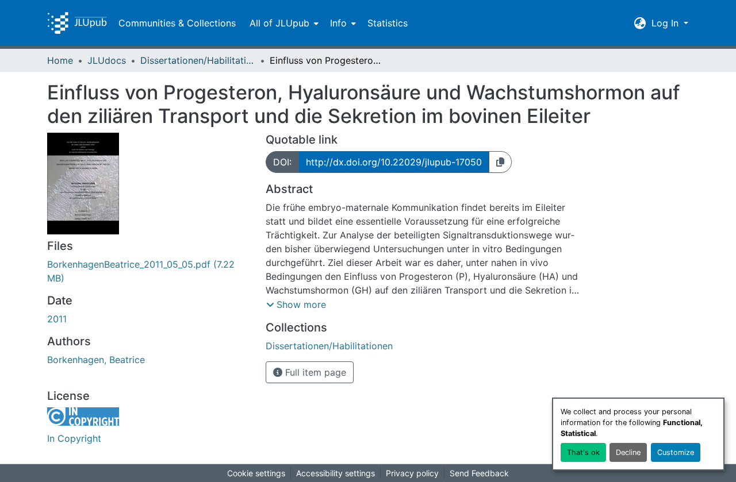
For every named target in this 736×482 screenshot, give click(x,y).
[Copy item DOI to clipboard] (500, 162)
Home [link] (60, 60)
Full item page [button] (314, 372)
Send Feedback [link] (479, 473)
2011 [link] (57, 319)
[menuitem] (283, 23)
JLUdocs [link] (106, 60)
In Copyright (74, 438)
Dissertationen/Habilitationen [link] (197, 60)
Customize (675, 452)
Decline (628, 452)
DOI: (282, 162)
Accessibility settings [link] (335, 473)
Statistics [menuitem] (387, 23)
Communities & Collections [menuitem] (177, 23)
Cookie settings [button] (256, 473)
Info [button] (338, 23)
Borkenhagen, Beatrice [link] (96, 359)
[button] (77, 22)
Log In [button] (666, 23)
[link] (149, 271)
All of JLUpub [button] (279, 23)
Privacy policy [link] (412, 473)
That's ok (583, 452)
